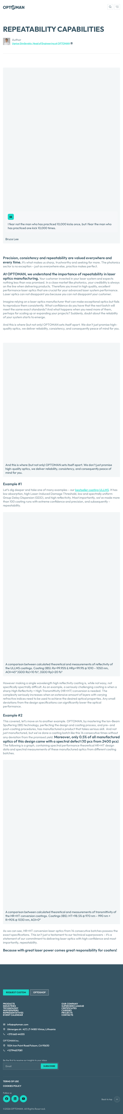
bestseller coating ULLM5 (92, 490)
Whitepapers (11, 1010)
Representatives (13, 1013)
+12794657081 (14, 1050)
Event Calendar (13, 1015)
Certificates (69, 1008)
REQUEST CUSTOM (16, 992)
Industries (9, 1006)
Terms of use (11, 1081)
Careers (67, 1010)
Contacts (67, 1015)
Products (9, 1004)
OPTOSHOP (39, 992)
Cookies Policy (12, 1086)
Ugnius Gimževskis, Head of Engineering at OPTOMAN (41, 43)
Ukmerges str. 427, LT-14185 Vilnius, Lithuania (31, 1029)
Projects (67, 1013)
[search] (110, 7)
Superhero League (73, 1006)
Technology (10, 1008)
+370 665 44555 (16, 1034)
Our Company (70, 1004)
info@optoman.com (17, 1024)
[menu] (117, 7)
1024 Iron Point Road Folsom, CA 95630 (28, 1045)
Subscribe (49, 1066)
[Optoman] (13, 7)
